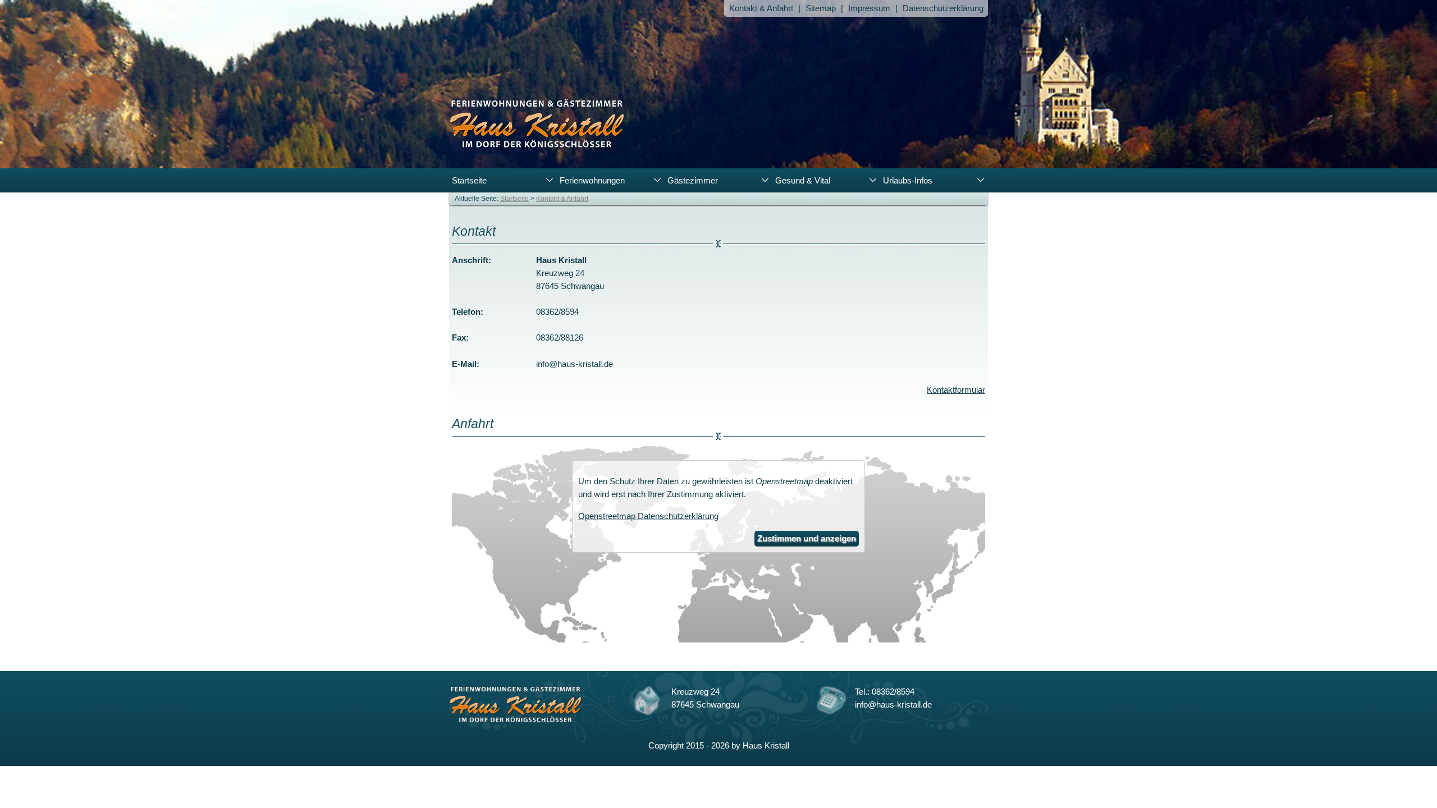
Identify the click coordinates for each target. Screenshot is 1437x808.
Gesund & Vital (802, 180)
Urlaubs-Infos (907, 180)
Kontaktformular (956, 389)
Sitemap (821, 8)
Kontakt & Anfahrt (761, 8)
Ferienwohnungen (592, 180)
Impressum (869, 8)
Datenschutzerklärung (943, 8)
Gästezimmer (692, 180)
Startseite (469, 180)
